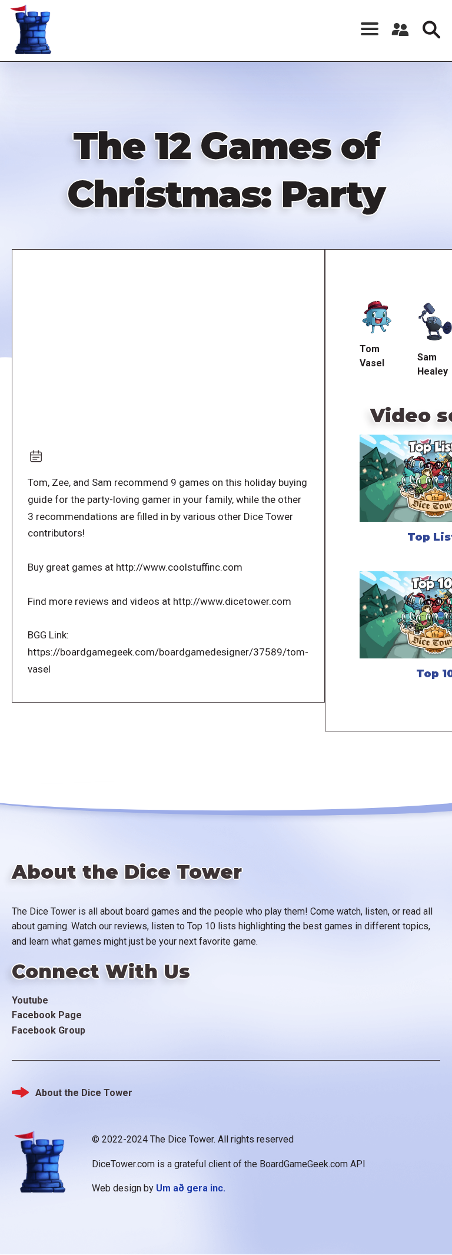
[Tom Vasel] (377, 318)
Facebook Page (47, 1015)
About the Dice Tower (83, 1092)
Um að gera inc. (190, 1188)
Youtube (30, 1000)
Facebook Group (48, 1030)
